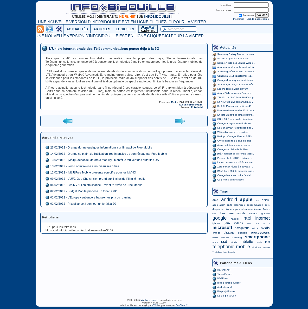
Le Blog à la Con (226, 295)
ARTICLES (101, 29)
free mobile (237, 213)
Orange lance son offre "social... (235, 175)
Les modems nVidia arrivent (232, 88)
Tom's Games (224, 274)
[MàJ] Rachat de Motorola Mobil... (236, 153)
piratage (229, 232)
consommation (255, 205)
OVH (155, 305)
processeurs (260, 232)
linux (249, 223)
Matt (173, 102)
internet (262, 218)
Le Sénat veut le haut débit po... (235, 127)
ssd (224, 242)
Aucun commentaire (191, 104)
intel (247, 218)
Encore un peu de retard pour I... (235, 114)
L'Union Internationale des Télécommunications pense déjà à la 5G (104, 48)
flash (214, 214)
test (267, 242)
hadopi (234, 218)
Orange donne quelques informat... (237, 80)
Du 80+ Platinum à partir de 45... (235, 106)
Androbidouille (225, 287)
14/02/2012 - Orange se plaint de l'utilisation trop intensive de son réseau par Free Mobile (108, 153)
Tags (224, 191)
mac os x (263, 223)
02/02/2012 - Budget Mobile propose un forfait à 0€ (83, 191)
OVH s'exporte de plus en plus (234, 140)
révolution (225, 238)
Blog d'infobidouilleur (228, 282)
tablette (247, 242)
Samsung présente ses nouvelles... (237, 71)
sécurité (234, 242)
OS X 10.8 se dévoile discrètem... (236, 119)
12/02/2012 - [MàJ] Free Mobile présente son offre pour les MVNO (93, 172)
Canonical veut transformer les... (235, 75)
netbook (255, 228)
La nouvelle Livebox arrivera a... (235, 101)
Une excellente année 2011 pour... (236, 110)
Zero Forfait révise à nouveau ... (235, 166)
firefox (266, 209)
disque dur (218, 209)
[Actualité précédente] (68, 121)
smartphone (257, 237)
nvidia (265, 228)
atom (222, 205)
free (222, 213)
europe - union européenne (245, 209)
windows (256, 247)
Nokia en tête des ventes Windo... (236, 63)
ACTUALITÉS (77, 29)
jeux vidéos (234, 223)
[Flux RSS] (40, 29)
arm (257, 200)
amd (215, 200)
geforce (265, 213)
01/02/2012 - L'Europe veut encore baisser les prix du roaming (91, 197)
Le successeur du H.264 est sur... (236, 162)
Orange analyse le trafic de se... (235, 123)
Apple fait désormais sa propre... (235, 145)
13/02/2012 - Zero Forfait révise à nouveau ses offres (84, 166)
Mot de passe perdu (258, 19)
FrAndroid (197, 107)
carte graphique (236, 205)
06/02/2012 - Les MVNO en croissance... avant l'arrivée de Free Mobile (96, 185)
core (267, 205)
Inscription (238, 19)
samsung (237, 237)
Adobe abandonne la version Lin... (236, 67)
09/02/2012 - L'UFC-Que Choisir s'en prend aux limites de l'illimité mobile (98, 178)
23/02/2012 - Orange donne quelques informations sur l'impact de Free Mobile (101, 147)
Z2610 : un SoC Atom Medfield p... (236, 97)
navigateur (242, 228)
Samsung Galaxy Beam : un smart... (237, 54)
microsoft (222, 227)
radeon (215, 238)
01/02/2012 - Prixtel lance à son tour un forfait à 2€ (83, 203)
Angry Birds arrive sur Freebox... (235, 93)
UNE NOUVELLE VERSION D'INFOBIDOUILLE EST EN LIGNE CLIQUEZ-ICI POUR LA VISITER (122, 22)
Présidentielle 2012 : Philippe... (234, 158)
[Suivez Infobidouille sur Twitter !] (49, 29)
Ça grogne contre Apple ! (231, 179)
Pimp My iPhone (226, 291)
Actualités (228, 47)
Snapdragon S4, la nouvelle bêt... (236, 84)
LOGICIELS (125, 29)
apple (246, 199)
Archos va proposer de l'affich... (234, 58)
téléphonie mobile (231, 246)
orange (216, 232)
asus (215, 205)
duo (227, 209)
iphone (216, 223)
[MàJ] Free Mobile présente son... (236, 171)
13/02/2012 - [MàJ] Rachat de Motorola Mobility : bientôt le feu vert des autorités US (104, 160)
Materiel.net (223, 269)
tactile (259, 242)
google (219, 218)
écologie (231, 252)
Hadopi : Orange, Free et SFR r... (235, 136)
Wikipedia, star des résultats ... (234, 132)
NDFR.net (222, 278)
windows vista (220, 252)
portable (242, 232)
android (229, 199)
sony (215, 242)
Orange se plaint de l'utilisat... (233, 149)
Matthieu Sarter (149, 300)
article (266, 200)
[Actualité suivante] (180, 121)
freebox (253, 213)
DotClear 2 (182, 305)
